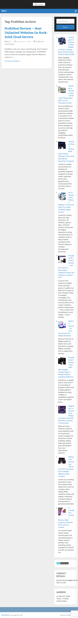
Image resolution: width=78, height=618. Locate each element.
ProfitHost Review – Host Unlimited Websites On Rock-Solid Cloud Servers (26, 32)
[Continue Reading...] (13, 61)
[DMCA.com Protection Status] (62, 564)
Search (65, 27)
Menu (4, 11)
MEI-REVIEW (6, 615)
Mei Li (8, 42)
